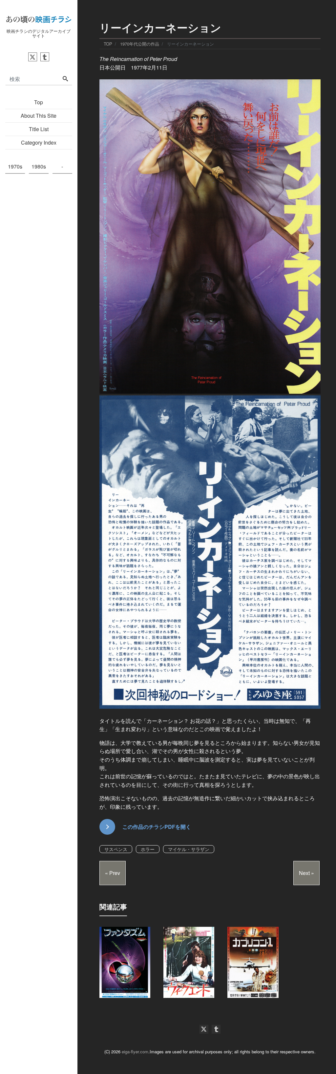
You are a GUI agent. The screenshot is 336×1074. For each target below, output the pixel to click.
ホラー (148, 849)
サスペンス (115, 849)
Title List (39, 129)
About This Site (38, 115)
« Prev (112, 873)
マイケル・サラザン (188, 849)
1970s (15, 166)
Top (38, 102)
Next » (306, 873)
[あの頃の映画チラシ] (39, 18)
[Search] (65, 79)
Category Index (38, 142)
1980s (39, 166)
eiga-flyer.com (135, 1051)
